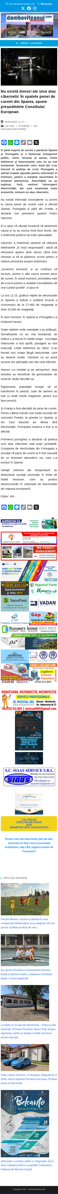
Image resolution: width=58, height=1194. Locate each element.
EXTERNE (24, 126)
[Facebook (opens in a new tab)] (29, 8)
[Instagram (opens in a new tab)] (34, 8)
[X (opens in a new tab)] (23, 8)
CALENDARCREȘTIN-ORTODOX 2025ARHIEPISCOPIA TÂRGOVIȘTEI (29, 823)
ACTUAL (10, 126)
